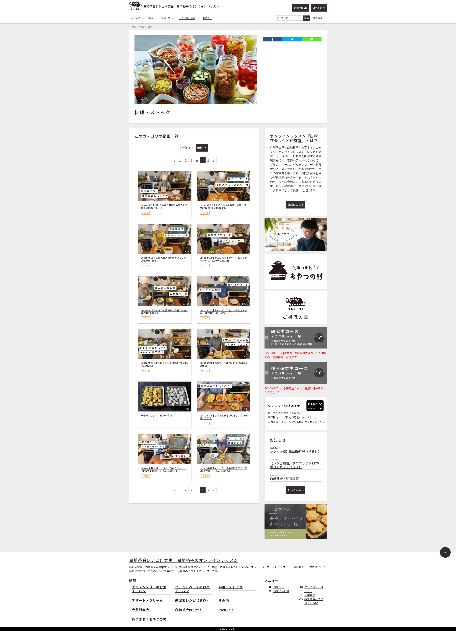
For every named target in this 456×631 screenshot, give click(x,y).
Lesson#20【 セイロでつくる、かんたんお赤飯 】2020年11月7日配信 (223, 312)
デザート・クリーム (147, 600)
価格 (200, 147)
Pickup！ (226, 610)
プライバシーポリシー (313, 589)
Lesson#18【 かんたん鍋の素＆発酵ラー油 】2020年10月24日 (164, 312)
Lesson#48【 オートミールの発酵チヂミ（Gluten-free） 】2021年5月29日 (223, 469)
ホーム (132, 26)
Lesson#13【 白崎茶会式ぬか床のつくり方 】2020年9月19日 (164, 259)
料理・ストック (231, 587)
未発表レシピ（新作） (192, 600)
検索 (306, 18)
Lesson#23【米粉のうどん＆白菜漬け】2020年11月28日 (164, 364)
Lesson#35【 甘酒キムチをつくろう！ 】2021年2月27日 (223, 417)
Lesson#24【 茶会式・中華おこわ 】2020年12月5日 (223, 364)
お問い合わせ (281, 591)
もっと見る (295, 490)
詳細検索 (318, 18)
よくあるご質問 (187, 18)
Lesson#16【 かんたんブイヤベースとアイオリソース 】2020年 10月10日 (223, 259)
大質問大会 (140, 610)
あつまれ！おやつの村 (149, 619)
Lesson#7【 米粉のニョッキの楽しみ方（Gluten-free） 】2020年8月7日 (223, 206)
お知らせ (207, 18)
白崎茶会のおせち (189, 610)
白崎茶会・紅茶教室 (284, 478)
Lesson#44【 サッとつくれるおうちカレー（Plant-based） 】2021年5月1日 (163, 469)
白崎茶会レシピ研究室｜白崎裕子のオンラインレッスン (181, 6)
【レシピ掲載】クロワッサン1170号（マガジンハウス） (294, 465)
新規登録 (298, 7)
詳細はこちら (296, 204)
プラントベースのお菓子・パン (192, 589)
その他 (224, 600)
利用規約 (309, 595)
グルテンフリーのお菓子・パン (149, 589)
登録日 (186, 147)
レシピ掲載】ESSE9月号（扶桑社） (295, 451)
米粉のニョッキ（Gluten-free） (158, 415)
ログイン (317, 7)
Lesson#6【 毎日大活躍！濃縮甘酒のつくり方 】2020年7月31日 (164, 206)
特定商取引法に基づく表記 (313, 601)
